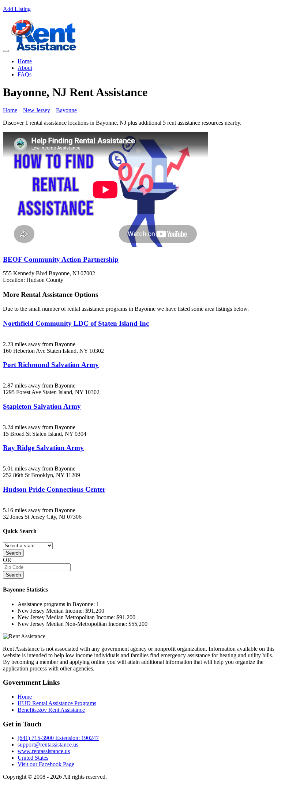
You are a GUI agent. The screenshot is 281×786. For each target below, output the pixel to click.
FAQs (24, 74)
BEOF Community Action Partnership (61, 259)
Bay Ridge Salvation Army (43, 447)
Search (13, 553)
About (25, 68)
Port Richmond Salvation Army (51, 365)
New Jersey (36, 110)
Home (25, 61)
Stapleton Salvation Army (42, 406)
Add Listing (17, 9)
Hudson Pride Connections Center (54, 489)
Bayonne (66, 110)
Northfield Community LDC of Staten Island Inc (76, 323)
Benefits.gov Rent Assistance (51, 710)
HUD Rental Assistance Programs (57, 703)
